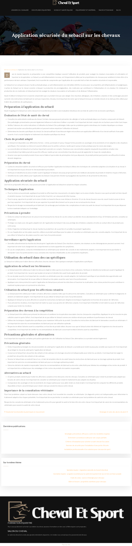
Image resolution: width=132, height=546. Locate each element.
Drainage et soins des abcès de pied (113, 412)
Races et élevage (106, 10)
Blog (118, 10)
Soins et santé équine (63, 10)
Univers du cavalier (20, 10)
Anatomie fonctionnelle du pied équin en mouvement (25, 412)
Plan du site (66, 544)
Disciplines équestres (41, 10)
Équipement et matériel (86, 10)
